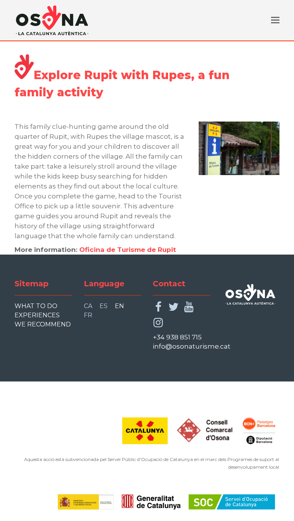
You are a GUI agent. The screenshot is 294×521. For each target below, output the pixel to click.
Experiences (37, 315)
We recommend (43, 324)
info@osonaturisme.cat (191, 346)
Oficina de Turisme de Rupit (126, 249)
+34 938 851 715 (177, 337)
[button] (275, 20)
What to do (36, 306)
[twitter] (173, 307)
